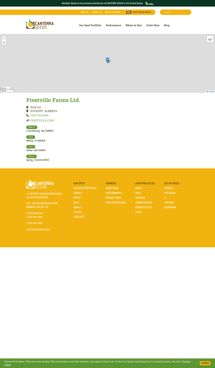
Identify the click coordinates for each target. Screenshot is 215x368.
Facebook (169, 193)
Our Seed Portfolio (90, 25)
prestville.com (42, 120)
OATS (31, 137)
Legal (138, 212)
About (85, 12)
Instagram (170, 207)
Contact (97, 12)
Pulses (78, 212)
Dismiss (205, 363)
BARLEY (32, 127)
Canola (78, 193)
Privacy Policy (143, 207)
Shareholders (143, 202)
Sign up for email (113, 12)
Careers (140, 197)
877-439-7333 (35, 216)
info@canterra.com (39, 229)
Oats (76, 202)
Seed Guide (142, 12)
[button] (107, 60)
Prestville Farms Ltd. (53, 100)
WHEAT (32, 156)
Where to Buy (133, 25)
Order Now (153, 25)
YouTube (169, 202)
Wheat (77, 197)
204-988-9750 (35, 213)
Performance (113, 25)
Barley (78, 207)
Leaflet (211, 91)
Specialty (79, 216)
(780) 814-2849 (39, 115)
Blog (167, 25)
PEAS (31, 147)
